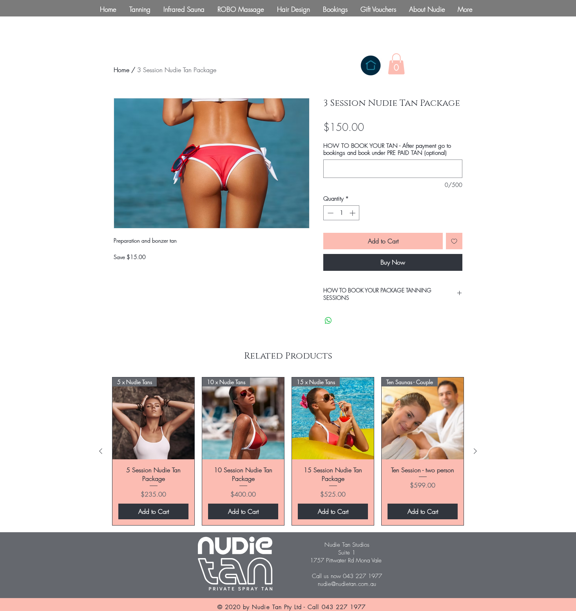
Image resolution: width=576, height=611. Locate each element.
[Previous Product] (100, 451)
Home (121, 69)
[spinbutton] (341, 213)
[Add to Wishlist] (454, 241)
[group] (288, 451)
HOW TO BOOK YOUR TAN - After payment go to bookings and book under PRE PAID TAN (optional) (387, 149)
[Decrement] (329, 213)
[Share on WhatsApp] (328, 320)
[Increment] (353, 213)
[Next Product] (475, 451)
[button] (396, 63)
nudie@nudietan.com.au (347, 584)
